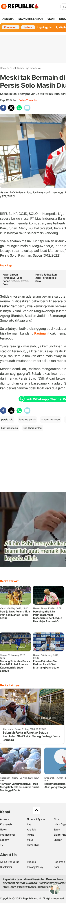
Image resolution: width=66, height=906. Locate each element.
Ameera (4, 819)
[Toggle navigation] (4, 6)
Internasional (7, 834)
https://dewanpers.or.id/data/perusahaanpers (30, 886)
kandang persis (27, 419)
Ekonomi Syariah (31, 18)
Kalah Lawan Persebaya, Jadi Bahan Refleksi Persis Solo (16, 279)
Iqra (29, 824)
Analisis (31, 829)
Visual (30, 839)
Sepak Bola (16, 68)
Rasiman (41, 333)
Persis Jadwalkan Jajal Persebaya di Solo (46, 278)
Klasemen (10, 27)
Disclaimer (6, 867)
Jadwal (28, 27)
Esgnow (5, 839)
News (3, 829)
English (58, 839)
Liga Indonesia (33, 68)
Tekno (30, 834)
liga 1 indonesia (9, 427)
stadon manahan (50, 419)
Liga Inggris (44, 27)
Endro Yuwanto (27, 100)
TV (1, 844)
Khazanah (6, 824)
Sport (57, 829)
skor (50, 18)
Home (3, 68)
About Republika (9, 861)
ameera (8, 18)
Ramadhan (33, 844)
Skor (56, 819)
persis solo (7, 419)
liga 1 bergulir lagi (32, 427)
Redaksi (31, 861)
